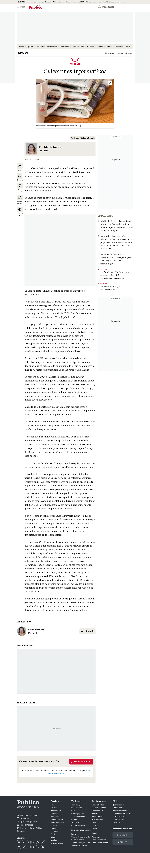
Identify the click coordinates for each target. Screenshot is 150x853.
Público (28, 803)
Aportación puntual (28, 821)
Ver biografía (87, 631)
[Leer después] (20, 186)
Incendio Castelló (102, 2)
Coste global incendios (45, 2)
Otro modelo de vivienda (80, 837)
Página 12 (95, 828)
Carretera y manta (78, 825)
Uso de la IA (119, 819)
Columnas (23, 53)
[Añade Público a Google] (19, 842)
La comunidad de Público (31, 828)
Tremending (40, 47)
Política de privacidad (100, 843)
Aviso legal (96, 837)
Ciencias (109, 47)
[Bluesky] (38, 842)
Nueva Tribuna (97, 817)
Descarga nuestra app (122, 829)
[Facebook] (29, 842)
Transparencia (117, 808)
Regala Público (26, 825)
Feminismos (64, 47)
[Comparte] (20, 166)
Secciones (55, 801)
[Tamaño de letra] (20, 197)
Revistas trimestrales (80, 830)
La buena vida (76, 808)
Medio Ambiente (78, 47)
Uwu (73, 811)
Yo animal (75, 822)
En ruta (74, 819)
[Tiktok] (24, 847)
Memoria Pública (57, 822)
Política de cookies (99, 840)
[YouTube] (19, 847)
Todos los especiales (79, 846)
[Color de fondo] (20, 209)
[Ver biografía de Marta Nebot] (21, 631)
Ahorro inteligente (78, 817)
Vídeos (53, 837)
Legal (94, 833)
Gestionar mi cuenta (28, 815)
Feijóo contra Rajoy (110, 286)
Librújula (95, 822)
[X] (33, 842)
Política (21, 47)
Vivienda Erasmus (59, 2)
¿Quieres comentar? (81, 761)
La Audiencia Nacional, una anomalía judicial (114, 273)
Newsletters (25, 818)
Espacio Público (98, 805)
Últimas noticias (57, 843)
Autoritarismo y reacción (80, 843)
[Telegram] (29, 847)
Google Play (123, 835)
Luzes (94, 825)
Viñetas (128, 53)
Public (128, 47)
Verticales (75, 801)
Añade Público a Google (84, 138)
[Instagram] (43, 842)
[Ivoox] (43, 847)
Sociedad (54, 814)
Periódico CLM (97, 811)
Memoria (90, 47)
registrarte (59, 773)
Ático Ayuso (32, 2)
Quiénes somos (118, 805)
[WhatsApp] (38, 847)
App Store (124, 842)
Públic (53, 834)
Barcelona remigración (116, 2)
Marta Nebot (52, 147)
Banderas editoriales (123, 814)
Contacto (116, 822)
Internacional (52, 47)
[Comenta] (19, 176)
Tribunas (119, 53)
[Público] (35, 7)
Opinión (30, 47)
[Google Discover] (24, 842)
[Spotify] (33, 847)
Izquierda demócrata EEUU (75, 2)
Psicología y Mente (78, 814)
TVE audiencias (90, 2)
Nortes (94, 814)
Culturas (100, 47)
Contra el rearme (77, 840)
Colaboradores (98, 801)
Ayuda (22, 831)
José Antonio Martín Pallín (113, 279)
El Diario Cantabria (99, 808)
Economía (119, 47)
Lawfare (74, 834)
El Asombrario (97, 819)
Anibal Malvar (108, 290)
